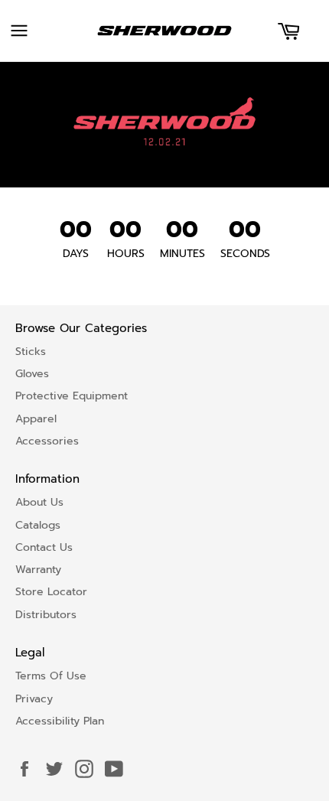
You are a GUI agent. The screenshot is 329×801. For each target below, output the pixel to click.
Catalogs (37, 525)
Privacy (34, 699)
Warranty (38, 570)
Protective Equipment (71, 396)
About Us (39, 502)
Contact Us (44, 547)
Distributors (46, 615)
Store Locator (51, 592)
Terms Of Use (50, 676)
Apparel (36, 419)
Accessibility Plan (59, 721)
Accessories (47, 441)
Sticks (30, 352)
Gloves (32, 374)
